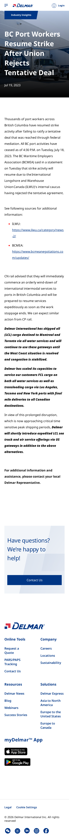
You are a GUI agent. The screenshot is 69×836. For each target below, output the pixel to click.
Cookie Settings (26, 807)
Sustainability (50, 663)
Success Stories (15, 715)
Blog (7, 700)
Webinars (11, 708)
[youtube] (17, 830)
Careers (46, 648)
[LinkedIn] (27, 830)
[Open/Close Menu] (6, 5)
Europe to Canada (47, 725)
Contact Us (12, 671)
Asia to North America (50, 702)
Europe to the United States (50, 714)
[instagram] (36, 830)
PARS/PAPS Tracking (12, 662)
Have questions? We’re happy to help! (28, 549)
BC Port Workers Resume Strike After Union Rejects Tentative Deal (32, 53)
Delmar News (14, 693)
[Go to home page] (23, 5)
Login (61, 5)
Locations (47, 655)
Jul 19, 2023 (12, 85)
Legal (8, 807)
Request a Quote (11, 650)
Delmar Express (52, 693)
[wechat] (7, 830)
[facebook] (46, 830)
